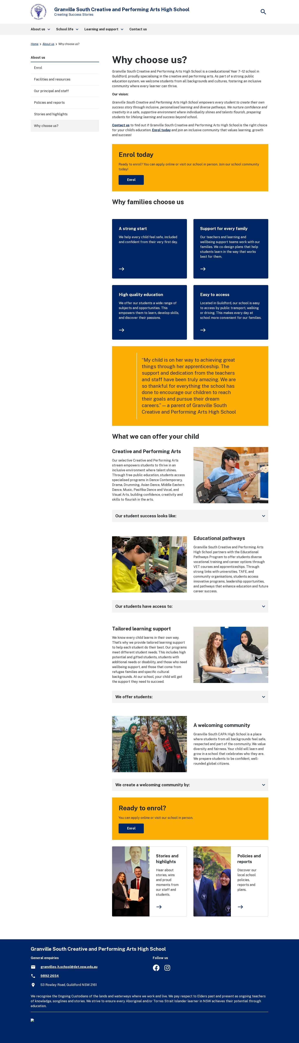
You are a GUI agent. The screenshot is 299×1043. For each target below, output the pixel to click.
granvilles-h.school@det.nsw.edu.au (68, 967)
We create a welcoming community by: (191, 785)
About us (48, 44)
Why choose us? (46, 126)
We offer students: (191, 697)
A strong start (133, 228)
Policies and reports (249, 859)
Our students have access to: (191, 606)
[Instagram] (167, 970)
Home (34, 44)
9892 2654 (49, 976)
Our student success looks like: (191, 516)
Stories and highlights (167, 859)
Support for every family (224, 228)
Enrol (131, 180)
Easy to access (214, 294)
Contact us (121, 125)
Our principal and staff (51, 91)
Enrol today (161, 130)
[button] (40, 29)
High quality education (141, 294)
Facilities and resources (52, 79)
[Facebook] (156, 970)
